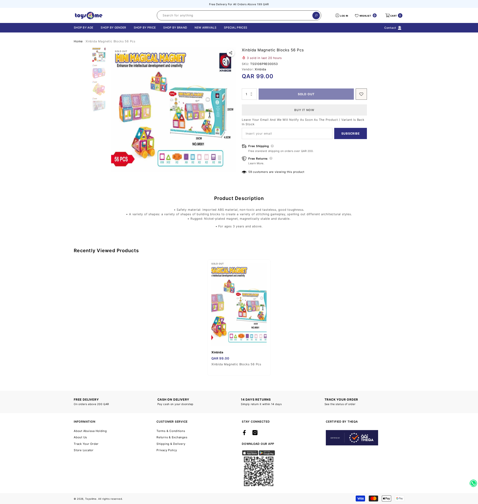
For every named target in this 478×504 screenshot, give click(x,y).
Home (78, 41)
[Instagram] (255, 433)
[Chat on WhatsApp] (473, 482)
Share (230, 53)
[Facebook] (244, 433)
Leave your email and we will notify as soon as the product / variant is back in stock (303, 122)
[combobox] (234, 15)
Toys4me (91, 498)
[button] (393, 15)
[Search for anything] (239, 15)
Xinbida (260, 69)
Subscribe (350, 133)
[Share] (230, 53)
